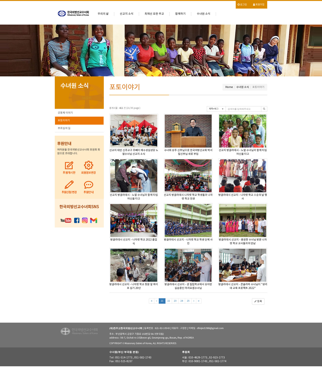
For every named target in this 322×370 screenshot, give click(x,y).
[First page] (151, 301)
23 (175, 301)
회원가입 (259, 4)
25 (188, 301)
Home (229, 87)
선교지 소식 (126, 13)
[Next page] (193, 301)
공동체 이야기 (65, 112)
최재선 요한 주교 (154, 13)
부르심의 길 (64, 128)
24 (181, 301)
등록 (259, 301)
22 (168, 301)
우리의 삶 (103, 13)
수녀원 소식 (203, 13)
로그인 (243, 4)
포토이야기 (64, 120)
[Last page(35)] (198, 301)
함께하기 (180, 13)
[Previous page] (156, 301)
